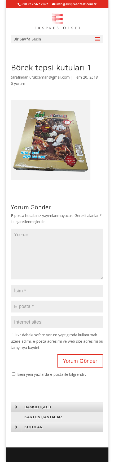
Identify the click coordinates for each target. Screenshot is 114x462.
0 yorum (18, 83)
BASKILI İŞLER (37, 407)
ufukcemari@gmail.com (49, 77)
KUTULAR (33, 427)
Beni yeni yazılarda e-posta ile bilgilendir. (51, 374)
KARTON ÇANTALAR (43, 417)
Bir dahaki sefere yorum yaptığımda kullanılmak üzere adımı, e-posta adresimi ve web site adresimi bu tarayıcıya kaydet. (57, 341)
